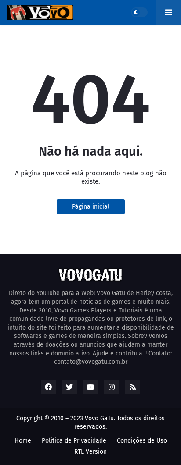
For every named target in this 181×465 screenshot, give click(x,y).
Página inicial (90, 206)
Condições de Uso (142, 440)
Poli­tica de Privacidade (74, 440)
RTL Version (90, 451)
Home (22, 440)
